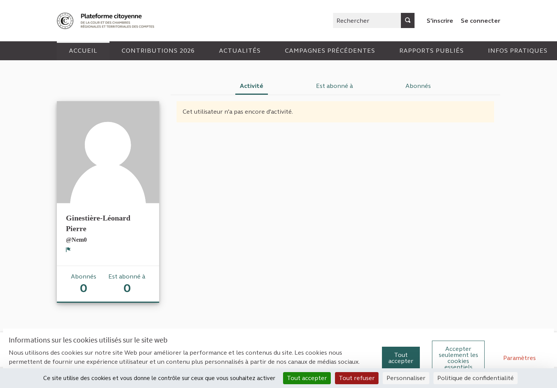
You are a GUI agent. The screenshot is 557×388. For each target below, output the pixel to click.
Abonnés (418, 85)
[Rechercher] (408, 20)
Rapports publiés (431, 50)
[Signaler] (68, 249)
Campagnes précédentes (330, 50)
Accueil (83, 50)
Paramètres (519, 357)
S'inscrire (440, 20)
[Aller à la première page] (106, 20)
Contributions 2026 (158, 50)
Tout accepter (400, 358)
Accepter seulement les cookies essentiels (458, 358)
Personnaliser (406, 378)
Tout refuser (357, 378)
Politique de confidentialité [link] (475, 378)
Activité (251, 85)
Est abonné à (334, 85)
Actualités (240, 50)
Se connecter (480, 20)
